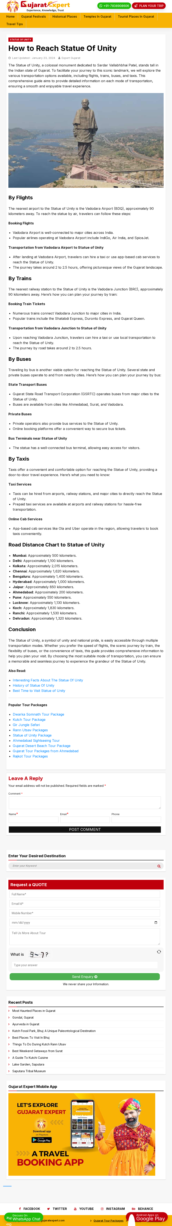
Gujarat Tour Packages (109, 1220)
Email (63, 814)
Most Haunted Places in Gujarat (33, 1010)
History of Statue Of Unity (33, 685)
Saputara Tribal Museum (29, 1071)
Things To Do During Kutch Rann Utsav (39, 1044)
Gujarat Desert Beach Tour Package (41, 746)
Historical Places (64, 16)
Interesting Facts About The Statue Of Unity (48, 680)
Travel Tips (14, 24)
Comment (15, 793)
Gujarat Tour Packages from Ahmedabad (45, 751)
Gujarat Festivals (33, 16)
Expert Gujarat (71, 58)
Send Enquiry (83, 977)
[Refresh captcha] (159, 952)
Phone (116, 814)
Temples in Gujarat (97, 16)
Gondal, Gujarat (23, 1017)
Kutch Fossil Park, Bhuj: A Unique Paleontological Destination (54, 1031)
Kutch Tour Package (29, 719)
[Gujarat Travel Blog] (38, 11)
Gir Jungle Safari (26, 725)
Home (10, 16)
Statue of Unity (20, 39)
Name (12, 814)
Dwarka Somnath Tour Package (38, 714)
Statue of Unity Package (32, 735)
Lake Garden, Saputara (28, 1064)
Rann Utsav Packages (30, 730)
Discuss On (26, 1217)
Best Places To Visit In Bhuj (31, 1037)
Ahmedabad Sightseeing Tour (36, 740)
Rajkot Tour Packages (30, 756)
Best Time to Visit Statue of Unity (39, 691)
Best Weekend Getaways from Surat (37, 1051)
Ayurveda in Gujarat (25, 1024)
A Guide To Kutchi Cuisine (30, 1057)
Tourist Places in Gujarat (136, 16)
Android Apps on (150, 1216)
